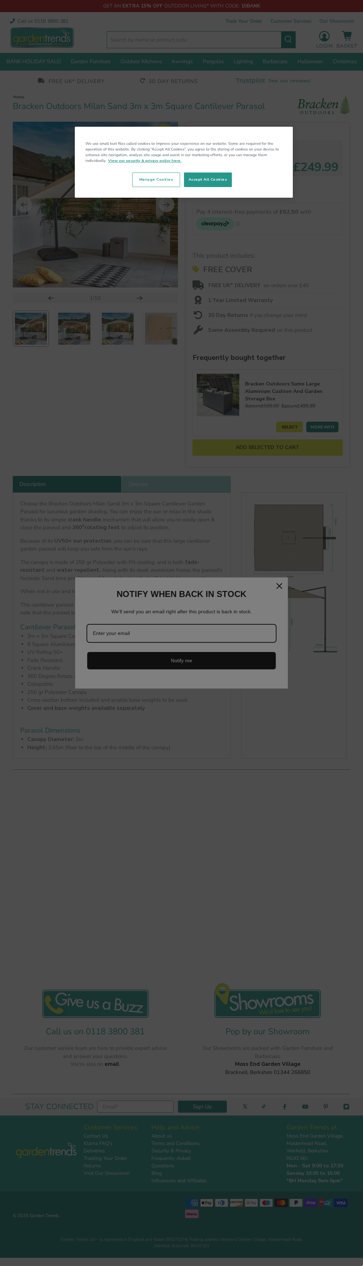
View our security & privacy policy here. (145, 160)
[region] (183, 162)
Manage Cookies (156, 179)
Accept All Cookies (208, 179)
